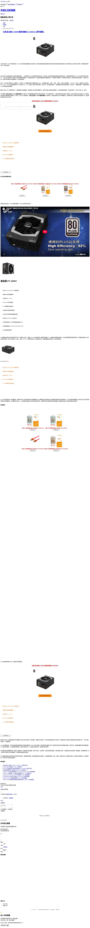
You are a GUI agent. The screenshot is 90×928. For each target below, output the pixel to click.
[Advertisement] (45, 876)
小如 (2, 786)
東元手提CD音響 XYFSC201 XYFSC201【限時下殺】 (15, 765)
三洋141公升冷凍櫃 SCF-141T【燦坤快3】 (13, 767)
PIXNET (35, 909)
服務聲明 (57, 909)
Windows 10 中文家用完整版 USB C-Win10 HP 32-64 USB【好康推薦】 (19, 771)
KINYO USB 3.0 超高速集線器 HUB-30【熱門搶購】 (15, 778)
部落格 (4, 24)
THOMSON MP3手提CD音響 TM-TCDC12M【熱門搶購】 (16, 776)
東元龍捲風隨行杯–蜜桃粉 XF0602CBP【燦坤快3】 (15, 770)
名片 (4, 26)
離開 (7, 925)
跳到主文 (3, 13)
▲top (2, 800)
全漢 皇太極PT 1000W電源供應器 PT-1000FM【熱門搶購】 (24, 32)
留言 (11, 794)
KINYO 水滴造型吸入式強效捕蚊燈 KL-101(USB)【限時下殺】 (17, 768)
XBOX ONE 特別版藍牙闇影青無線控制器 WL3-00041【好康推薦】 (18, 779)
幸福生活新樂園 (8, 10)
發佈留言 (2, 810)
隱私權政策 (52, 909)
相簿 (4, 23)
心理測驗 (11, 798)
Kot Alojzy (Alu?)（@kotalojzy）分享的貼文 (13, 106)
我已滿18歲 (3, 925)
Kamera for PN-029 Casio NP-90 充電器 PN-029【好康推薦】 (16, 774)
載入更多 (2, 802)
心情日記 (11, 20)
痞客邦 (7, 794)
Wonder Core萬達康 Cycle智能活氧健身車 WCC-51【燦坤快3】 (17, 773)
